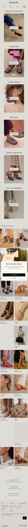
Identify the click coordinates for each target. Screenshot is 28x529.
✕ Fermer (14, 278)
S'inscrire (14, 274)
